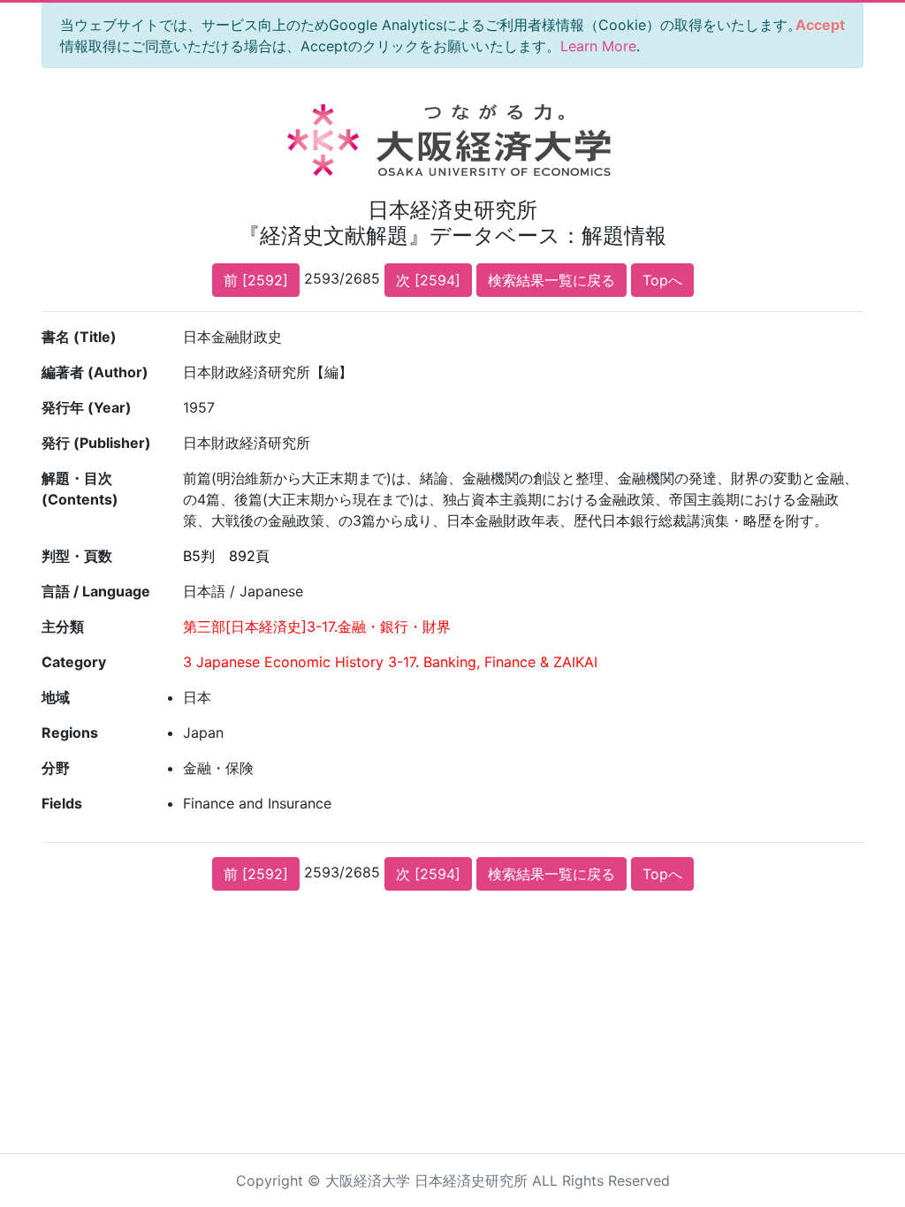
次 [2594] (428, 280)
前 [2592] (256, 280)
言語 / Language (96, 591)
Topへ (662, 280)
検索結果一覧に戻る (551, 280)
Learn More (598, 46)
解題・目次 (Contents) (80, 488)
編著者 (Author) (95, 372)
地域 (56, 697)
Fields (62, 803)
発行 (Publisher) (96, 443)
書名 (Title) (79, 336)
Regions (70, 732)
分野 (56, 768)
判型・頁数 (77, 556)
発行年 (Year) (87, 407)
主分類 (63, 626)
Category (74, 662)
